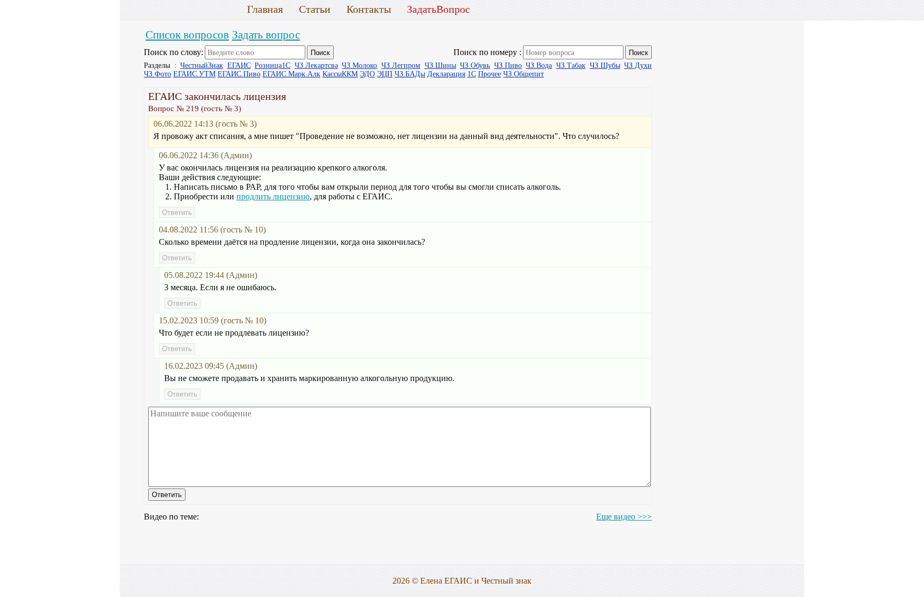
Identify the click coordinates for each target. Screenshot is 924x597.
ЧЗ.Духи (638, 65)
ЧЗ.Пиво (508, 65)
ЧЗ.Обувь (475, 65)
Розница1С (272, 65)
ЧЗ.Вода (539, 65)
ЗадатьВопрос (438, 9)
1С (471, 74)
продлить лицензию (273, 196)
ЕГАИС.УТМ (194, 74)
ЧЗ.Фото (157, 74)
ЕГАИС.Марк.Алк (291, 74)
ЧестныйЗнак (201, 65)
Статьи (314, 9)
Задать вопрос (266, 34)
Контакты (368, 9)
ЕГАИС (239, 65)
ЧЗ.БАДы (410, 74)
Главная (265, 9)
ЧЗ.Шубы (605, 65)
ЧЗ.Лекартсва (316, 65)
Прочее (489, 74)
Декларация (446, 74)
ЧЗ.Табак (571, 65)
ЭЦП (384, 74)
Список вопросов (187, 34)
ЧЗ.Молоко (359, 65)
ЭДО (367, 74)
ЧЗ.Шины (440, 65)
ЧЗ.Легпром (400, 65)
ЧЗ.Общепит (523, 74)
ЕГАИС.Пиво (239, 74)
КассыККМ (340, 74)
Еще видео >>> (624, 516)
